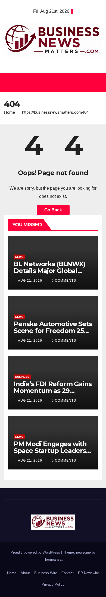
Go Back (53, 210)
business (22, 376)
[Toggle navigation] (96, 82)
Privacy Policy (53, 584)
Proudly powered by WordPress (36, 552)
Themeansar (52, 559)
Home (9, 112)
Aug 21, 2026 (30, 280)
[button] (50, 82)
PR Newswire (88, 573)
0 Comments (64, 280)
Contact (67, 573)
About (25, 573)
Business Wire (45, 573)
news (19, 256)
